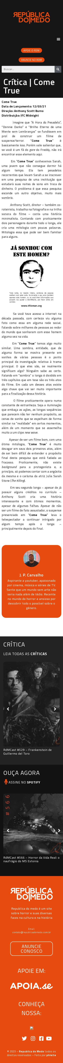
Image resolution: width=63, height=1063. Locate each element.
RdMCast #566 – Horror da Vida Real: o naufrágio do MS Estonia (31, 859)
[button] (58, 39)
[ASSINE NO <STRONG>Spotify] (6, 781)
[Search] (58, 69)
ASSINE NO (24, 782)
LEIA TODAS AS (25, 654)
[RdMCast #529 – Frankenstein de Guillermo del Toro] (31, 704)
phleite (51, 1055)
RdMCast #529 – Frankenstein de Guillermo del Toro (27, 752)
